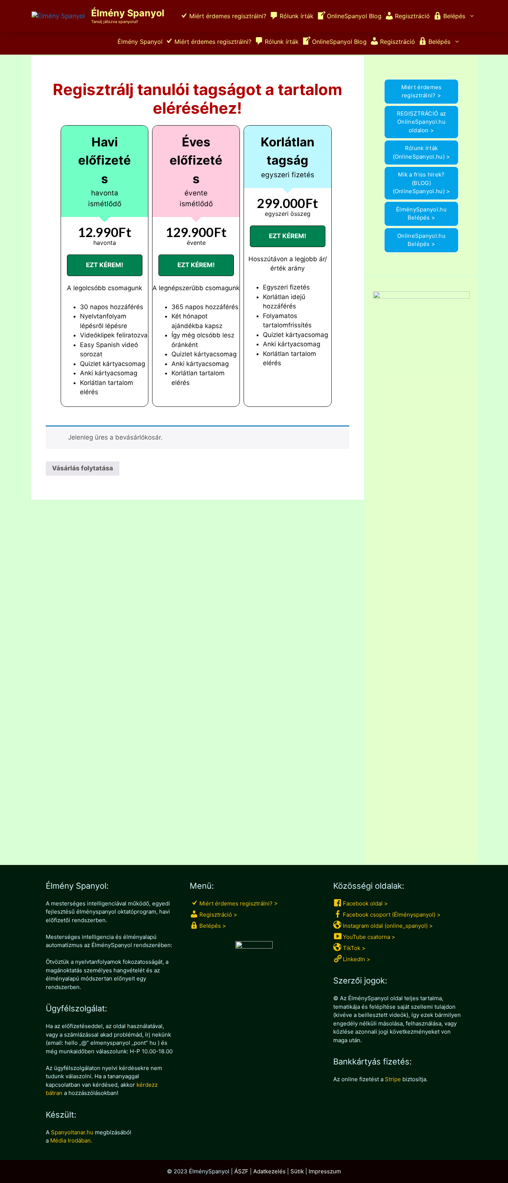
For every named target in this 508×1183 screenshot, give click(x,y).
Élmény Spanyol (127, 13)
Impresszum (325, 1171)
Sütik (297, 1171)
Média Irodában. (71, 1140)
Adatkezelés (269, 1171)
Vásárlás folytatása (82, 468)
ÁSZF (241, 1171)
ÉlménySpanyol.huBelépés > (421, 213)
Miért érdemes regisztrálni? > (421, 91)
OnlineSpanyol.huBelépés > (421, 240)
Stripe (393, 1079)
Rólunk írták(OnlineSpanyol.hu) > (421, 152)
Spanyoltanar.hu (72, 1132)
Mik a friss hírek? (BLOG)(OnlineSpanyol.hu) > (421, 183)
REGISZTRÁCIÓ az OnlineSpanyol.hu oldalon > (421, 122)
